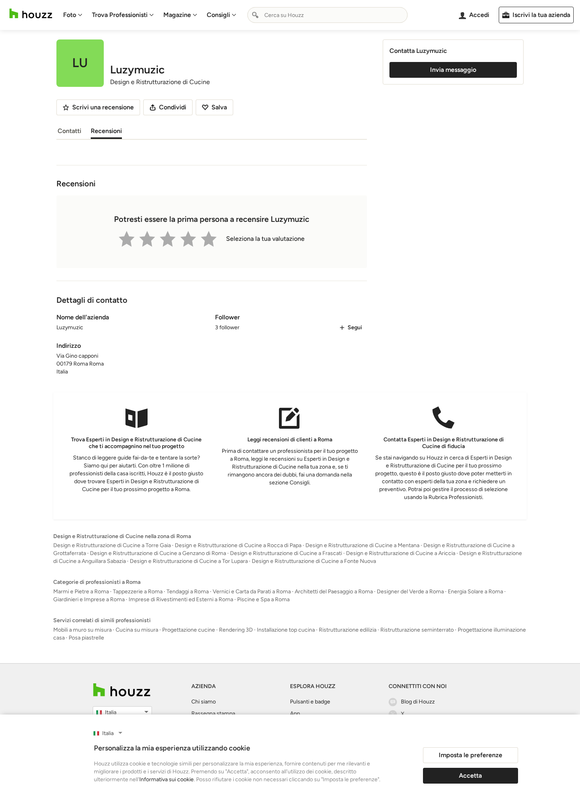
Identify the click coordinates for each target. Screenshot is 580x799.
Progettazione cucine (188, 629)
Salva (219, 107)
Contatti (69, 131)
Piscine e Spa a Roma (263, 599)
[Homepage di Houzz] (30, 14)
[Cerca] (255, 15)
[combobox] (327, 15)
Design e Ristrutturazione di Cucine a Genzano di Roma (158, 553)
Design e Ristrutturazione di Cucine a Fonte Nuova (314, 561)
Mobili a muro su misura (82, 629)
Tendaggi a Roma (188, 591)
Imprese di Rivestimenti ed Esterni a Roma (181, 599)
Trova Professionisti (120, 15)
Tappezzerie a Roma (138, 591)
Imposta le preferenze (470, 755)
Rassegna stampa (213, 713)
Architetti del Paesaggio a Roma (334, 591)
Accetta (470, 775)
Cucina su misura (137, 629)
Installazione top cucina (286, 629)
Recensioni (106, 131)
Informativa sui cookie (166, 779)
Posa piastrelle (86, 637)
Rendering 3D (236, 629)
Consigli (218, 15)
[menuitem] (72, 15)
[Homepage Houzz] (122, 689)
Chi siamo (203, 701)
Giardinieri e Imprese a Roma (89, 599)
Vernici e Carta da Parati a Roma (252, 591)
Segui (355, 327)
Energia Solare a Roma (475, 591)
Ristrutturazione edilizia (347, 629)
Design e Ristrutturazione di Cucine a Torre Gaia (112, 545)
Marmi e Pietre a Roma (81, 591)
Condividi (172, 107)
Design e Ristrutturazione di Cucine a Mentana (362, 545)
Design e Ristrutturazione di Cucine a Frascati (286, 553)
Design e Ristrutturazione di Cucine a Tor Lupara (189, 561)
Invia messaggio (453, 69)
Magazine (177, 15)
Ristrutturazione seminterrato (417, 629)
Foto (69, 15)
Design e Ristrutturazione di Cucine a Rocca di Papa (238, 545)
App (295, 713)
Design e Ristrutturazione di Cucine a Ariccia (400, 553)
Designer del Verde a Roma (410, 591)
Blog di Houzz (418, 701)
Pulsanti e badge (310, 701)
